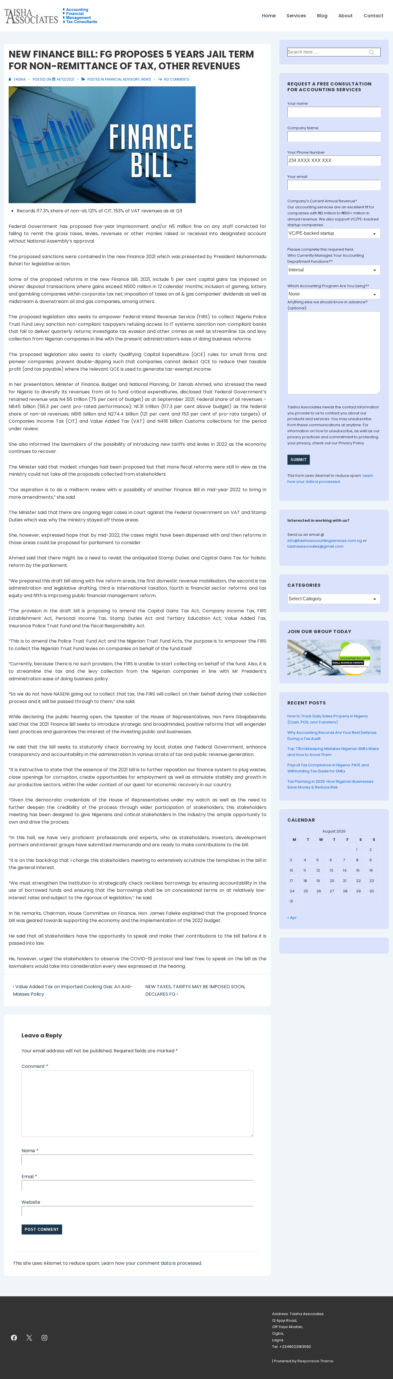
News (146, 79)
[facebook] (14, 1338)
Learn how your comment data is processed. (151, 1263)
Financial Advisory (122, 79)
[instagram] (44, 1338)
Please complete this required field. (320, 249)
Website (31, 1202)
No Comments (176, 79)
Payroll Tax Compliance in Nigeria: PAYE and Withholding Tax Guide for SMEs (328, 768)
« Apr (292, 917)
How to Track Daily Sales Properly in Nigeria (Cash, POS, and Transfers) (327, 719)
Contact (374, 15)
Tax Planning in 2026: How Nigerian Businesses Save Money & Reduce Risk (330, 784)
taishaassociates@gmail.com (315, 546)
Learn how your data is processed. (330, 478)
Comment (35, 1066)
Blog (322, 15)
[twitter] (29, 1338)
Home (269, 15)
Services (296, 15)
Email (28, 1176)
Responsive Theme (315, 1361)
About (345, 15)
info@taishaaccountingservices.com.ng (325, 540)
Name (28, 1150)
